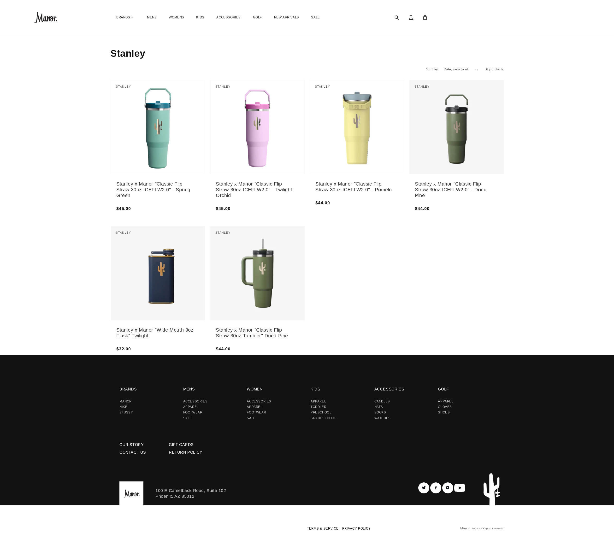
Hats (378, 407)
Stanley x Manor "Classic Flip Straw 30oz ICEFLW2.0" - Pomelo (353, 186)
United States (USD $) (130, 530)
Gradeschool (323, 418)
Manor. (466, 528)
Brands (128, 389)
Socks (380, 412)
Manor (125, 401)
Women (255, 389)
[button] (125, 17)
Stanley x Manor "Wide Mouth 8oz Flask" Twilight (155, 332)
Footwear (192, 412)
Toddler (318, 407)
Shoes (444, 412)
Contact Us (132, 452)
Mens (189, 389)
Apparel (191, 407)
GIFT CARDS (181, 445)
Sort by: (432, 69)
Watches (382, 418)
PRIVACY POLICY (356, 528)
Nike (123, 407)
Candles (382, 401)
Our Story (131, 445)
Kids (315, 389)
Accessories (195, 401)
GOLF (443, 389)
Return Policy (185, 452)
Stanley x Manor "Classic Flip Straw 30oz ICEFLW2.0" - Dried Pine (450, 189)
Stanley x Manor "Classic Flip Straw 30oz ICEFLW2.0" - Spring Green (153, 189)
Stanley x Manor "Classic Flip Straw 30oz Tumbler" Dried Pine (252, 332)
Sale (187, 418)
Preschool (321, 412)
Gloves (445, 407)
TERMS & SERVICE (323, 528)
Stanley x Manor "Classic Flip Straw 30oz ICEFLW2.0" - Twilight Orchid (254, 189)
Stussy (126, 412)
